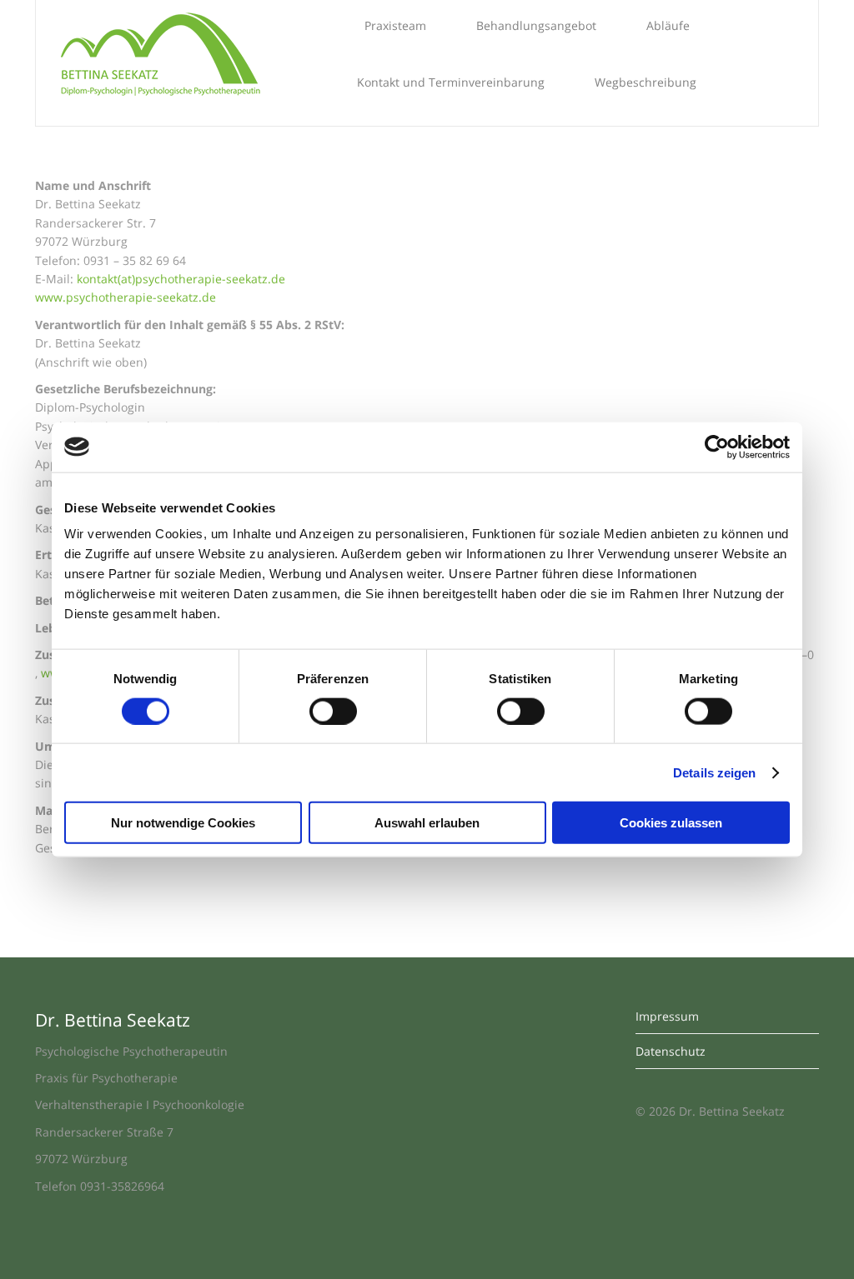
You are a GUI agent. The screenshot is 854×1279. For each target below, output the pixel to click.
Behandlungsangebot (536, 25)
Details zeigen (714, 772)
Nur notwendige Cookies (183, 823)
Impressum (667, 1016)
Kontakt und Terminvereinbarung (451, 82)
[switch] (333, 710)
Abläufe (668, 25)
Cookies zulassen (671, 823)
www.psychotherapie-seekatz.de (125, 297)
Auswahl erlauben (427, 823)
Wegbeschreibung (645, 82)
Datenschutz (670, 1051)
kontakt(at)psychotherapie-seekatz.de (181, 279)
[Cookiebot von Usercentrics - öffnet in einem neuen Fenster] (717, 446)
